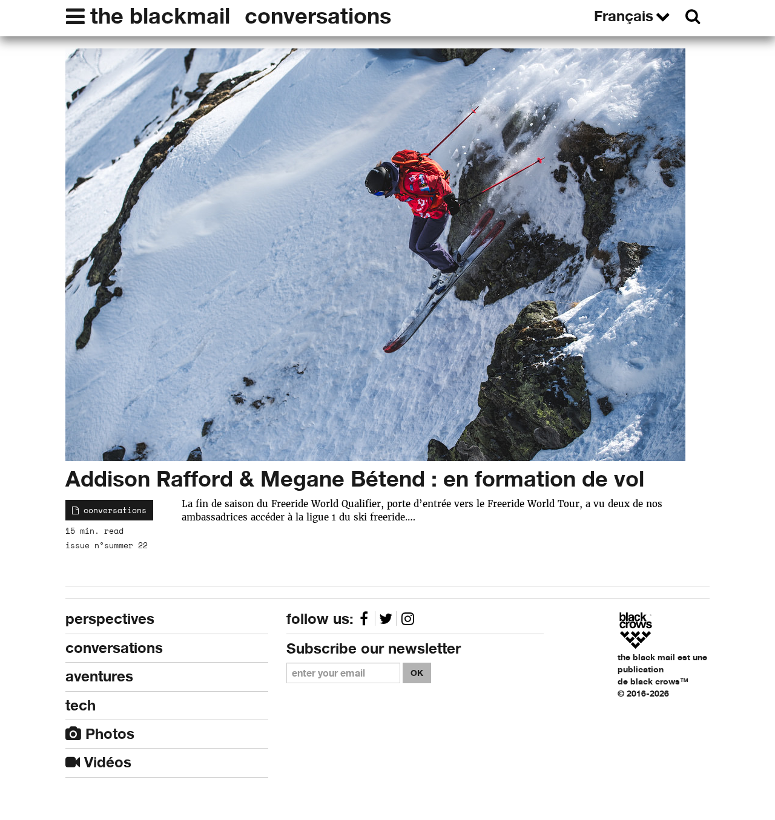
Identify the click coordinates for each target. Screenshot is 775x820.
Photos (107, 734)
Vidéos (105, 762)
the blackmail (160, 15)
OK (417, 672)
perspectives (109, 619)
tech (80, 705)
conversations (318, 15)
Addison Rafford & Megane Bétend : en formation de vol (354, 478)
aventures (99, 676)
